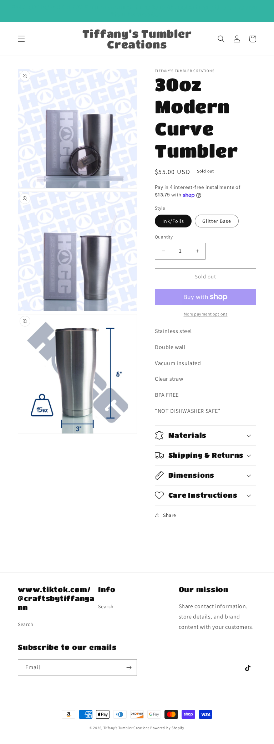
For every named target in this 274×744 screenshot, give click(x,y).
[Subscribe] (129, 667)
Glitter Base (216, 221)
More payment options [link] (206, 314)
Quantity (164, 237)
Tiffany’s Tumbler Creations (127, 727)
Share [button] (169, 515)
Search (26, 624)
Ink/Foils (173, 221)
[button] (21, 39)
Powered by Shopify (167, 727)
